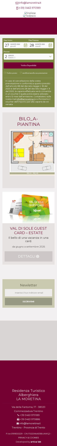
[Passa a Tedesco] (29, 16)
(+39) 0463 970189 (29, 7)
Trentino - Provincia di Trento (28, 427)
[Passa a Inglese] (30, 13)
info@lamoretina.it (30, 2)
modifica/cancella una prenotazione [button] (34, 73)
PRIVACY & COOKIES (28, 437)
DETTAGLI (27, 256)
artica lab (36, 441)
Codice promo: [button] (12, 73)
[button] (16, 45)
